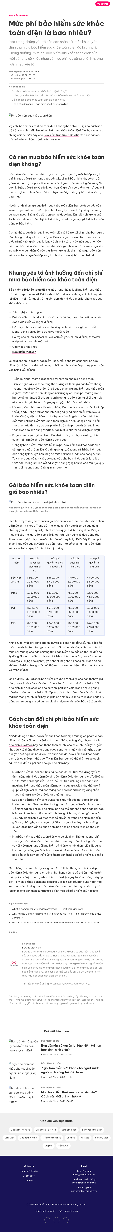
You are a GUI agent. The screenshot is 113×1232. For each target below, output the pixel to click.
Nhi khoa (85, 1137)
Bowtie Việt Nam (31, 71)
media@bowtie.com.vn (84, 1182)
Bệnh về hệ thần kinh (92, 1129)
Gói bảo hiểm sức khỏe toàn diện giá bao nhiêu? (38, 99)
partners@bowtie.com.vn (84, 1191)
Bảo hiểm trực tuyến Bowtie (61, 135)
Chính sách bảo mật (45, 1211)
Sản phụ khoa (101, 1137)
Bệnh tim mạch (69, 1129)
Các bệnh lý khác (28, 1137)
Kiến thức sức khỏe (52, 1137)
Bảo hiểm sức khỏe (18, 15)
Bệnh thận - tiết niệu (46, 1129)
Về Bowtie (102, 4)
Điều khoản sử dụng (68, 1211)
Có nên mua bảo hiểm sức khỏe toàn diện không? (39, 91)
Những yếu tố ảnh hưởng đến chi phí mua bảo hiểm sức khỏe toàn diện (51, 95)
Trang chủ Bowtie (29, 1171)
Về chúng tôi (29, 1175)
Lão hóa (71, 1137)
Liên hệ (29, 1180)
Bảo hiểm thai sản (24, 352)
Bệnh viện (9, 1137)
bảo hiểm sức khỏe (21, 745)
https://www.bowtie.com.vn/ (72, 983)
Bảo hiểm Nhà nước (20, 1129)
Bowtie (56, 3)
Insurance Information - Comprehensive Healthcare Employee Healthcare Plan (55, 922)
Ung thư (48, 1145)
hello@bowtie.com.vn (84, 1174)
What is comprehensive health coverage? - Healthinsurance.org (47, 908)
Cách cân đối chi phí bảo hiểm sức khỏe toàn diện (40, 104)
